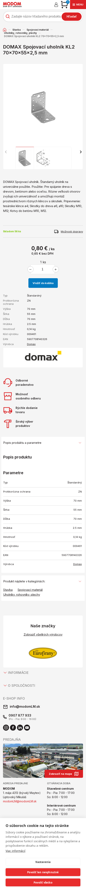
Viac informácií (15, 851)
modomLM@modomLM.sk (20, 801)
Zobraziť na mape (60, 773)
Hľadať (72, 16)
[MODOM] (12, 4)
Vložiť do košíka (43, 283)
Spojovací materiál (38, 29)
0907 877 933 (20, 715)
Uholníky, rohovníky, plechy (20, 32)
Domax (31, 344)
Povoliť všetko (43, 882)
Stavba (16, 29)
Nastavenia (43, 862)
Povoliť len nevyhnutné (43, 872)
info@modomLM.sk (25, 706)
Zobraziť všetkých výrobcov (43, 634)
